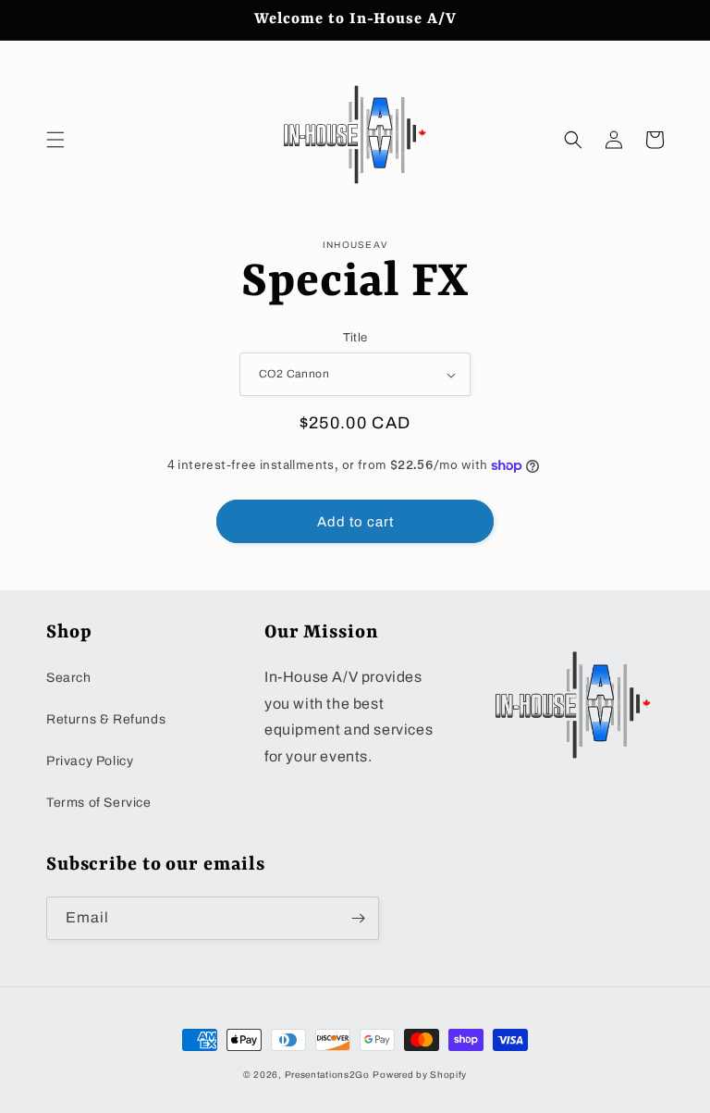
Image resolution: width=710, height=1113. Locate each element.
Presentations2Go (327, 1075)
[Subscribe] (357, 918)
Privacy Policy (89, 761)
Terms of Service (99, 803)
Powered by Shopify (420, 1075)
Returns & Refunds (105, 719)
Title (355, 337)
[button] (55, 139)
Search (69, 678)
